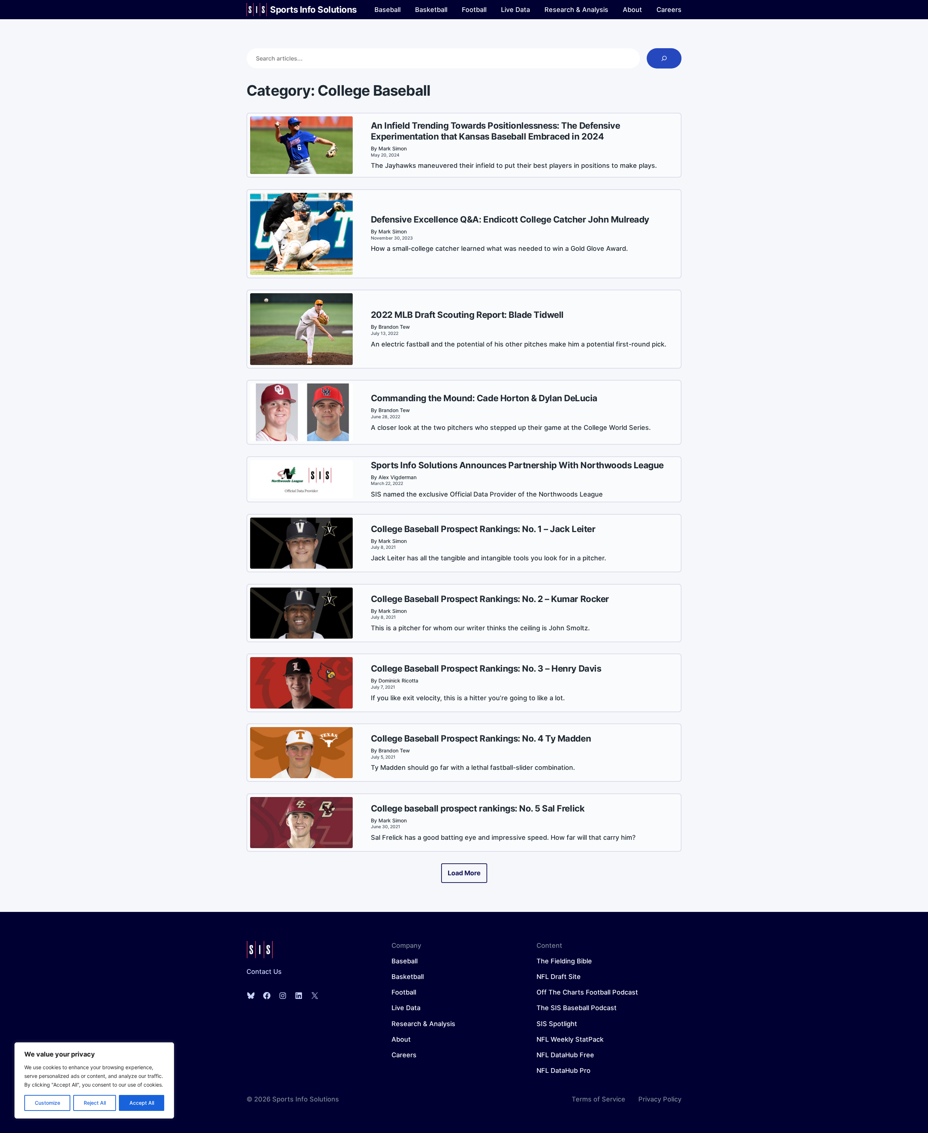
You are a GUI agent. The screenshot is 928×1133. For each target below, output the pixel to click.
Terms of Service (598, 1099)
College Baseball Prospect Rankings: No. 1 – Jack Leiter (483, 529)
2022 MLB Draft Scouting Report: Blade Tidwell (467, 315)
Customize (47, 1103)
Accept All (141, 1103)
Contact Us (264, 971)
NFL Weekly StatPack (570, 1039)
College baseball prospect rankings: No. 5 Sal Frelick (478, 808)
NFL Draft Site (558, 976)
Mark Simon (392, 148)
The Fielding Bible (564, 961)
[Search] (664, 58)
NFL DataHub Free (565, 1055)
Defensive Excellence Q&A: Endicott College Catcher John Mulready (510, 219)
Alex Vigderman (397, 477)
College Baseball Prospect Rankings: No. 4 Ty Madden (481, 738)
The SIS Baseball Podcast (576, 1008)
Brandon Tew (394, 327)
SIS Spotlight (556, 1024)
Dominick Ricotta (398, 680)
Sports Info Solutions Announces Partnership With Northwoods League (517, 465)
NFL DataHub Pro (563, 1070)
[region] (94, 1080)
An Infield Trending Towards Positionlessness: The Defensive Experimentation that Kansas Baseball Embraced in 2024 (495, 131)
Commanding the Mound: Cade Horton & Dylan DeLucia (484, 398)
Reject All (95, 1103)
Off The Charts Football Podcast (587, 992)
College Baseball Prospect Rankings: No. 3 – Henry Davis (486, 668)
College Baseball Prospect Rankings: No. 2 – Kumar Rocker (490, 599)
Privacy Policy (660, 1099)
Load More (464, 873)
